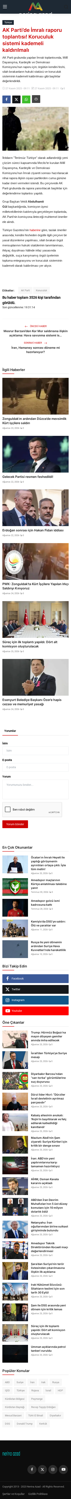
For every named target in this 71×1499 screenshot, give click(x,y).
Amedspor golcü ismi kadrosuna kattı (45, 902)
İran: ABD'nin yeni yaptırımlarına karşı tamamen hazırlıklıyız (45, 1162)
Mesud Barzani (13, 1415)
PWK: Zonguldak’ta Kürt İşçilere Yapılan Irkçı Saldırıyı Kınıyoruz (35, 586)
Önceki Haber (38, 326)
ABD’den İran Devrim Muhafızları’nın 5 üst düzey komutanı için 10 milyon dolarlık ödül (49, 1205)
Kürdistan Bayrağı (14, 1407)
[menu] (5, 7)
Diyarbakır (55, 1415)
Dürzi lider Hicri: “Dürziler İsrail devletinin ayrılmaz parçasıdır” (48, 1098)
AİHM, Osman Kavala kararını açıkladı (45, 1181)
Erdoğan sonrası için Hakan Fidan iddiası (33, 530)
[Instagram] (52, 1469)
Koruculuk (41, 290)
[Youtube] (63, 1469)
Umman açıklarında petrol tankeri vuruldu (48, 1348)
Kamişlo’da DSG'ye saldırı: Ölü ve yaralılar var (48, 923)
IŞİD (7, 1390)
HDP (60, 1390)
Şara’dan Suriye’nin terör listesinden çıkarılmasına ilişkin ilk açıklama (48, 1267)
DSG (7, 1423)
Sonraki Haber (33, 342)
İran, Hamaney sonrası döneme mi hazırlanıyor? (35, 350)
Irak (43, 1382)
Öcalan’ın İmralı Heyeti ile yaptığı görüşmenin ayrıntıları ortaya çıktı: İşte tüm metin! (48, 863)
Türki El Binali (35, 1415)
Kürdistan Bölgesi (14, 1398)
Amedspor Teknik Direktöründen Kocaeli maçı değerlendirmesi (49, 1247)
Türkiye (21, 1390)
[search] (66, 7)
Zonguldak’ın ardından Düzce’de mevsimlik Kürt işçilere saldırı (34, 421)
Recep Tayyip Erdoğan (43, 1407)
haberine (35, 230)
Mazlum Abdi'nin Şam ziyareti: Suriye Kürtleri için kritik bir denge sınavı (49, 1141)
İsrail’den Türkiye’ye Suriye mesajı (49, 1055)
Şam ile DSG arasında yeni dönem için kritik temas (48, 1307)
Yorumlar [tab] (10, 730)
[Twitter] (42, 1469)
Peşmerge (37, 1398)
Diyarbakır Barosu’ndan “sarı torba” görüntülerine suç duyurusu (48, 1077)
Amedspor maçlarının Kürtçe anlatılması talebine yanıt (49, 883)
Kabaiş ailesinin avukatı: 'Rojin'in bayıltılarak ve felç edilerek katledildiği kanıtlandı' (48, 1121)
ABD (7, 1382)
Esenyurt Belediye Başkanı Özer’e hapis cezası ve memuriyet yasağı (32, 702)
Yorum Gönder (15, 824)
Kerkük (43, 1423)
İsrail (48, 1390)
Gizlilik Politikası (38, 1493)
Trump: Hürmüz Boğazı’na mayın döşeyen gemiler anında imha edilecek (48, 1036)
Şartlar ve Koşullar (13, 1493)
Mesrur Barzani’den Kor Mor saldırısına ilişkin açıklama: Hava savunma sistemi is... (36, 333)
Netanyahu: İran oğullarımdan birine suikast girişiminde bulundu (49, 1226)
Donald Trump (25, 1423)
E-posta (7, 760)
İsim (5, 743)
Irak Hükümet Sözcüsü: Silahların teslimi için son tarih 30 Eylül (48, 1288)
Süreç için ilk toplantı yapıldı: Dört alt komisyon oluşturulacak (29, 644)
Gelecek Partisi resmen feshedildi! (27, 477)
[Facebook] (31, 1469)
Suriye (20, 1382)
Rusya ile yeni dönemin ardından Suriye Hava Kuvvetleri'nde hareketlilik (48, 946)
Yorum (6, 776)
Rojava (35, 1390)
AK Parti (25, 290)
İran (32, 1382)
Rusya (55, 1382)
